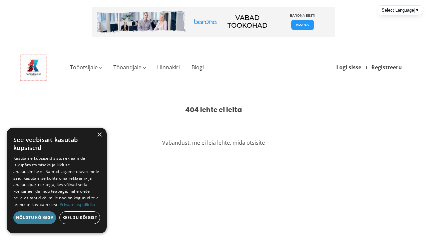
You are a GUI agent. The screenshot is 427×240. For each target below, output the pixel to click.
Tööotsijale (84, 67)
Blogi (197, 67)
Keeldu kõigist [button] (79, 217)
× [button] (99, 134)
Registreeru (386, 67)
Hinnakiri (168, 67)
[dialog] (57, 180)
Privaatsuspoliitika (77, 204)
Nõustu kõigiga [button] (35, 217)
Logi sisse (348, 67)
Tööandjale (127, 67)
